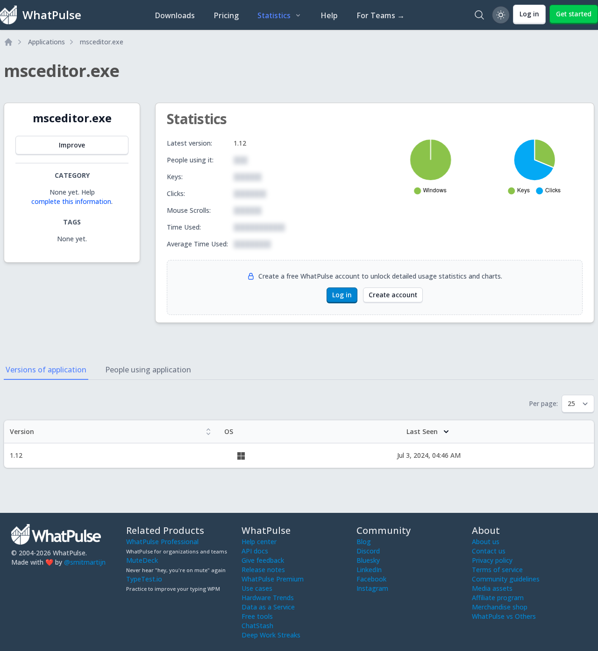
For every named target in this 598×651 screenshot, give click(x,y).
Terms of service (497, 569)
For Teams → (380, 15)
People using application (148, 369)
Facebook (371, 578)
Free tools (257, 616)
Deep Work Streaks (271, 634)
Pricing (226, 15)
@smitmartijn (85, 562)
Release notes (263, 569)
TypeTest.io (144, 578)
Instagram (372, 588)
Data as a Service (268, 606)
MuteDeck (142, 560)
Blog (363, 541)
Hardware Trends (268, 597)
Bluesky (368, 560)
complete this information (71, 201)
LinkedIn (369, 569)
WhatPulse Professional (162, 541)
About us (485, 541)
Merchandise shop (499, 606)
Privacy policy (492, 560)
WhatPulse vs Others (504, 616)
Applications (46, 41)
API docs (255, 550)
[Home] (8, 42)
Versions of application (46, 369)
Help (329, 15)
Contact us (488, 550)
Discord (368, 550)
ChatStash (257, 625)
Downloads (175, 15)
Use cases (257, 588)
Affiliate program (498, 597)
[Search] (479, 15)
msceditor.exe (101, 41)
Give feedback (263, 560)
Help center (259, 541)
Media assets (492, 588)
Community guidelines (506, 578)
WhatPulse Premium (273, 578)
